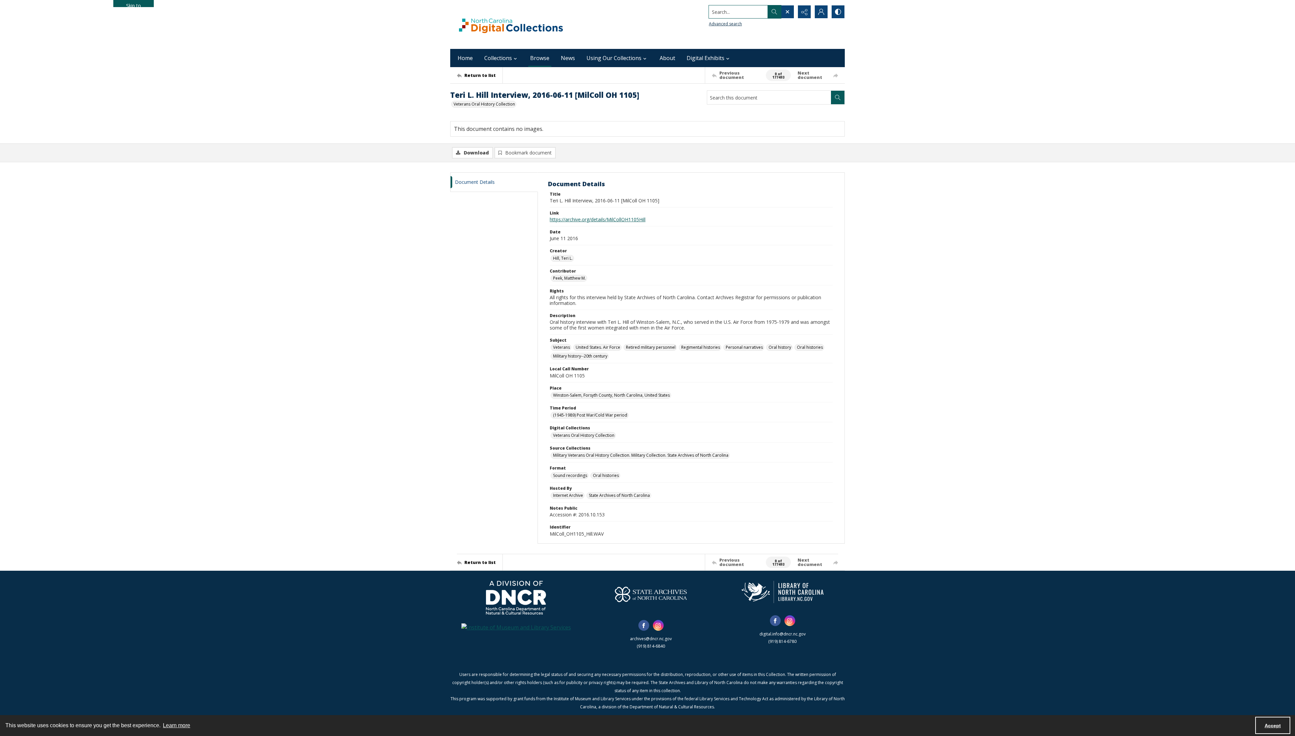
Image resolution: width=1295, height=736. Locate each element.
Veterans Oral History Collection (484, 104)
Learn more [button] (176, 725)
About (667, 58)
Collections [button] (498, 58)
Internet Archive (568, 495)
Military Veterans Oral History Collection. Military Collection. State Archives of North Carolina (640, 455)
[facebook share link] (643, 625)
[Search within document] (837, 97)
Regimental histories (700, 347)
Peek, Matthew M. (569, 278)
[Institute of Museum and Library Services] (516, 627)
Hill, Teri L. (563, 258)
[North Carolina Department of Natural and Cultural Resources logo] (516, 598)
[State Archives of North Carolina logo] (651, 594)
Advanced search (725, 24)
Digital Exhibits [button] (705, 58)
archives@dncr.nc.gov (651, 639)
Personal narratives (744, 347)
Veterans (561, 347)
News (568, 58)
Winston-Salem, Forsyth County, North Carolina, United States (611, 395)
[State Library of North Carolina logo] (783, 592)
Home (465, 58)
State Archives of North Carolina (619, 495)
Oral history (780, 347)
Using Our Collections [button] (613, 58)
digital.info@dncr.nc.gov (782, 634)
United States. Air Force (598, 347)
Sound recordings (570, 475)
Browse (539, 58)
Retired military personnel (650, 347)
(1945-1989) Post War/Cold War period (590, 415)
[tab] (494, 182)
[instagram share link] (658, 625)
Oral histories (810, 347)
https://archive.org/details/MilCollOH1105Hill (597, 219)
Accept (1273, 725)
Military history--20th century (580, 356)
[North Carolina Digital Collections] (511, 24)
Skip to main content (133, 4)
